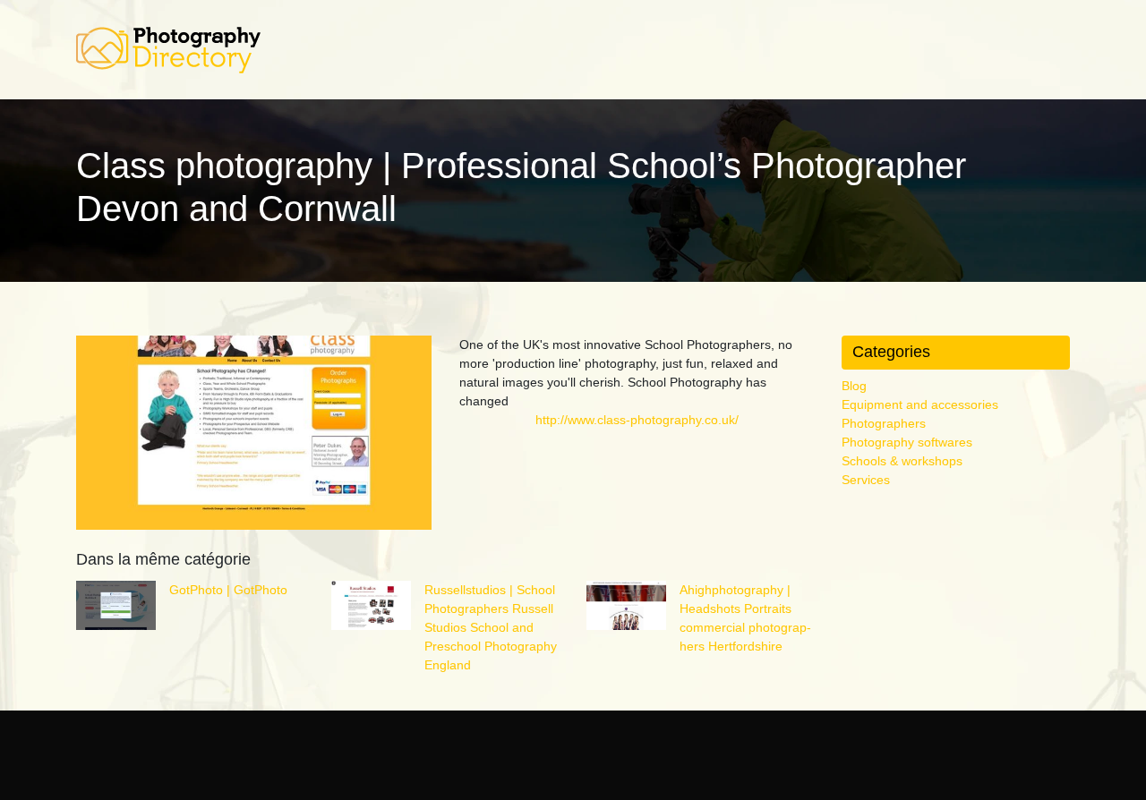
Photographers (884, 423)
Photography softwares (907, 442)
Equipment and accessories (920, 404)
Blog (854, 386)
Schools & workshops (902, 461)
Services (866, 479)
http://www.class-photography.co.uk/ (637, 420)
